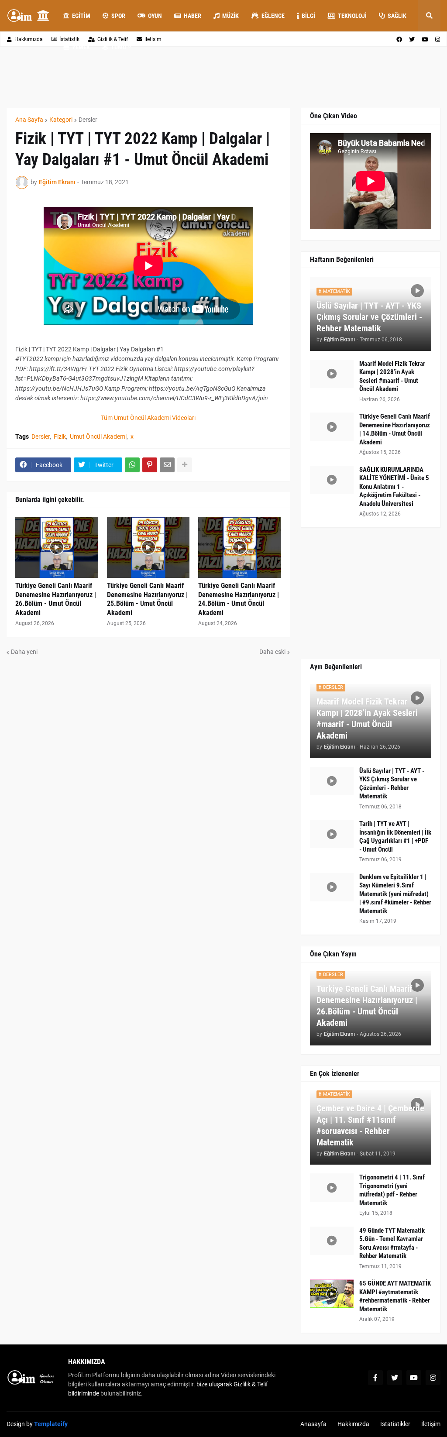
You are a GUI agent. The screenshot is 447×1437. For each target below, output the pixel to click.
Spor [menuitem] (118, 15)
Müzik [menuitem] (230, 15)
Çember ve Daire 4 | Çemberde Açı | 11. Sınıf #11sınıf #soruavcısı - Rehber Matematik (370, 1125)
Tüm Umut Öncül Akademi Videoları (148, 417)
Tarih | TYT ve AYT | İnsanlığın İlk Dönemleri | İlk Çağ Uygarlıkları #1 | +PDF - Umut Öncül (395, 836)
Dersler (88, 120)
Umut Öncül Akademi (98, 436)
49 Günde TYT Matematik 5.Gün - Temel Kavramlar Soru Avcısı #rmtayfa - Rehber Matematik (392, 1243)
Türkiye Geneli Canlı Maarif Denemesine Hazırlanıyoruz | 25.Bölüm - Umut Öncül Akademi (147, 599)
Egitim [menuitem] (81, 15)
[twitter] (394, 1377)
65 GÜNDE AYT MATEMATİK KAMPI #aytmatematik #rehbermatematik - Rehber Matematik (395, 1296)
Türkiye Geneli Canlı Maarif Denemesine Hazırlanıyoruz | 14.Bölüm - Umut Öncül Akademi (394, 429)
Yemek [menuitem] (81, 47)
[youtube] (413, 1377)
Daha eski (272, 651)
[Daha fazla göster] (184, 464)
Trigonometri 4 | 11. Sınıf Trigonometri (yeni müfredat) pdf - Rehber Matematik (392, 1190)
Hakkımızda (28, 39)
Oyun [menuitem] (155, 15)
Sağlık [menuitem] (397, 15)
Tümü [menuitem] (118, 47)
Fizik (60, 436)
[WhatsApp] (132, 464)
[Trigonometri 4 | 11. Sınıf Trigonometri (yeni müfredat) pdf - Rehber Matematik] (332, 1187)
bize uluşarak (214, 1384)
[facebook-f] (375, 1377)
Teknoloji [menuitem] (352, 15)
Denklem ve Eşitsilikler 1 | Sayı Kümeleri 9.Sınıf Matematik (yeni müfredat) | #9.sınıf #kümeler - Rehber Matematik (395, 894)
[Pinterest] (149, 464)
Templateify (51, 1423)
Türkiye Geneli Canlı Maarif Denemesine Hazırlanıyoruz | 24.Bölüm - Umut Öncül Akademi (238, 599)
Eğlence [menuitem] (273, 15)
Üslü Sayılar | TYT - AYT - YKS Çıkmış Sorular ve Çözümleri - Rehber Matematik (369, 316)
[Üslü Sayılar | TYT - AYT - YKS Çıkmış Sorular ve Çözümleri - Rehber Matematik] (332, 781)
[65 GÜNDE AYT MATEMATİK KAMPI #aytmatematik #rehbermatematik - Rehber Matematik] (332, 1293)
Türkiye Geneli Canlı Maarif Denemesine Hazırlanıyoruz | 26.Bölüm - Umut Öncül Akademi (55, 599)
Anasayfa (313, 1423)
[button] (429, 15)
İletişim (430, 1423)
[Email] (167, 464)
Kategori (60, 120)
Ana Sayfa (29, 120)
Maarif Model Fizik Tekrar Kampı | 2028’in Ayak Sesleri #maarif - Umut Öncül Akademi (392, 376)
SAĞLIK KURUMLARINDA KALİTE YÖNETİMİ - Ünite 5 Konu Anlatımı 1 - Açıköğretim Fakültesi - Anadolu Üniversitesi (394, 487)
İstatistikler (395, 1423)
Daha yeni (24, 651)
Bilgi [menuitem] (308, 15)
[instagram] (433, 1377)
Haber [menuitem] (192, 15)
